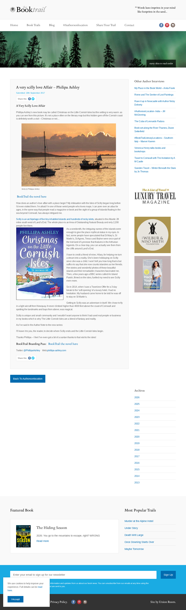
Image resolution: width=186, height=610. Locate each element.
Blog (51, 25)
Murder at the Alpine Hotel (139, 521)
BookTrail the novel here (31, 197)
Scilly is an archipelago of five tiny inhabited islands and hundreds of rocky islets (55, 219)
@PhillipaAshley (32, 350)
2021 (136, 430)
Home (14, 25)
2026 (136, 397)
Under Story (131, 528)
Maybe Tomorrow (134, 549)
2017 (136, 456)
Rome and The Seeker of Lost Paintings (153, 94)
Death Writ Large (134, 535)
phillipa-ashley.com (56, 350)
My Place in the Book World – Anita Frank (154, 88)
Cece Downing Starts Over (139, 542)
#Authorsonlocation (75, 25)
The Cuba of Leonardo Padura (149, 121)
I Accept (15, 599)
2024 (136, 410)
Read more (42, 541)
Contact (129, 25)
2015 (136, 469)
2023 (136, 417)
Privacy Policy (58, 602)
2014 (136, 476)
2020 (136, 436)
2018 (136, 450)
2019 (136, 443)
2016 (136, 463)
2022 (136, 423)
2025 (136, 404)
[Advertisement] (152, 339)
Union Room (167, 602)
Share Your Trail (106, 25)
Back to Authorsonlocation (27, 378)
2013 (136, 482)
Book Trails (33, 25)
